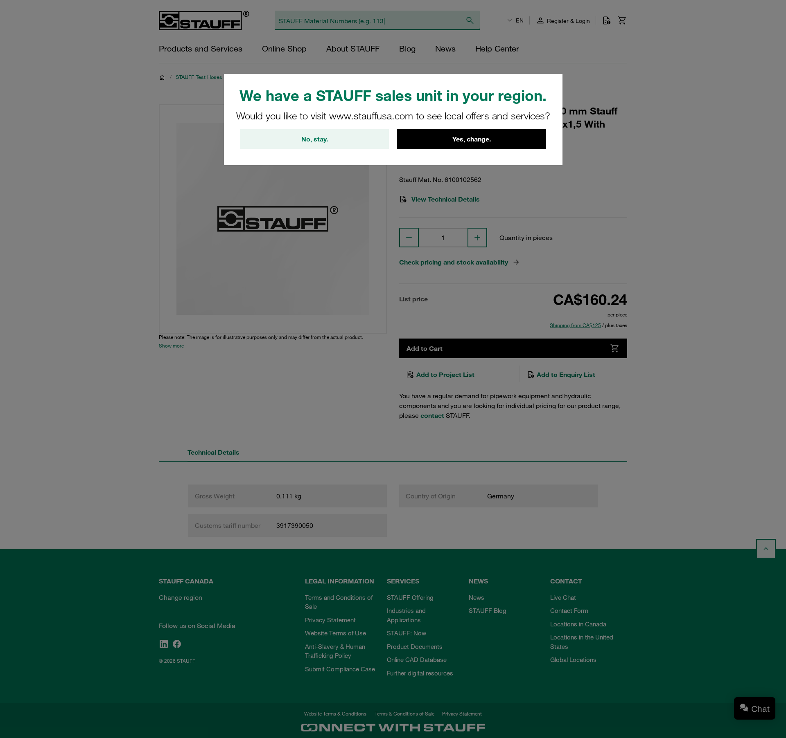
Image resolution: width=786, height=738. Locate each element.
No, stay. (314, 139)
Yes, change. (471, 139)
